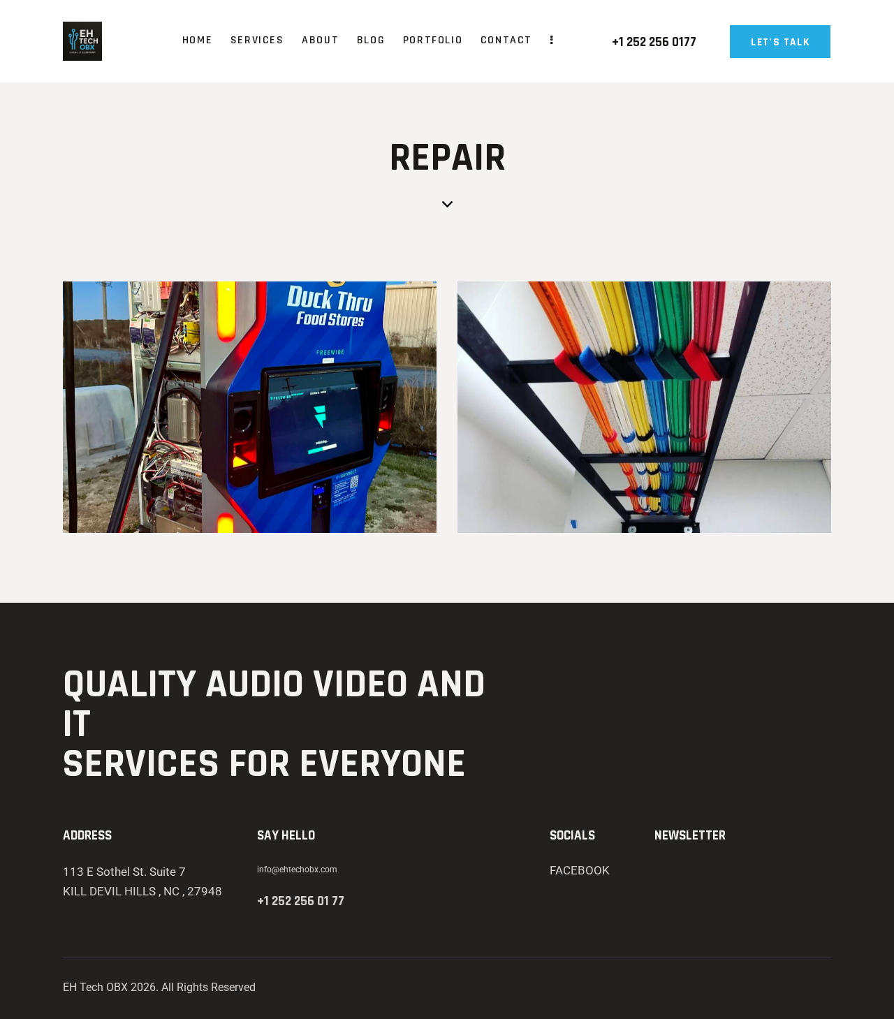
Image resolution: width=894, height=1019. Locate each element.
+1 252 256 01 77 (300, 901)
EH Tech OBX (95, 987)
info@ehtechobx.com (297, 869)
